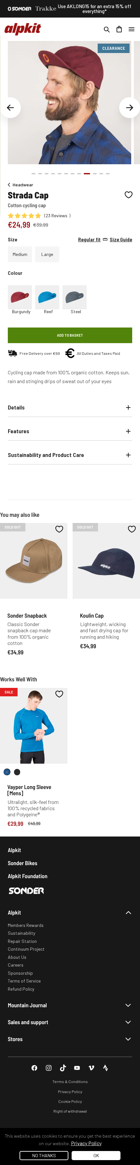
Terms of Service (24, 981)
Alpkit (14, 850)
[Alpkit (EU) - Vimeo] (91, 1068)
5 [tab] (60, 173)
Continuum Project (26, 949)
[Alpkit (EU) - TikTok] (63, 1068)
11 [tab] (101, 173)
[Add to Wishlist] (128, 195)
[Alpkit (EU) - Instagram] (48, 1068)
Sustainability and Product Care (46, 454)
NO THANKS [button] (44, 1155)
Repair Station (22, 941)
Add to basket (70, 335)
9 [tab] (87, 173)
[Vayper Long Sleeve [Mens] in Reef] (7, 772)
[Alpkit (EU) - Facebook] (34, 1068)
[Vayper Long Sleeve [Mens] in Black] (17, 772)
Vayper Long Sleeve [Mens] (29, 790)
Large (47, 254)
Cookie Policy (70, 1101)
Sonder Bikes (22, 863)
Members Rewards (26, 925)
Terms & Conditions (70, 1081)
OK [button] (96, 1155)
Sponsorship (20, 973)
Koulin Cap (92, 615)
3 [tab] (47, 173)
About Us (17, 957)
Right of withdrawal (70, 1111)
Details (16, 407)
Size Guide (105, 239)
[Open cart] (119, 29)
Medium (20, 254)
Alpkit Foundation (28, 876)
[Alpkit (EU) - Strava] (105, 1068)
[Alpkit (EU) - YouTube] (77, 1068)
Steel (76, 311)
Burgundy (21, 311)
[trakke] (46, 9)
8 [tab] (79, 173)
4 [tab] (53, 173)
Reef (48, 311)
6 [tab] (66, 173)
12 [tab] (108, 173)
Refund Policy (21, 989)
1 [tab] (33, 173)
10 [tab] (95, 173)
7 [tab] (73, 173)
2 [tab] (40, 173)
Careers (15, 965)
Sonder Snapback (27, 615)
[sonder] (19, 9)
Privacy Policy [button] (86, 1143)
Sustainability (21, 933)
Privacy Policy (70, 1091)
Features (18, 431)
